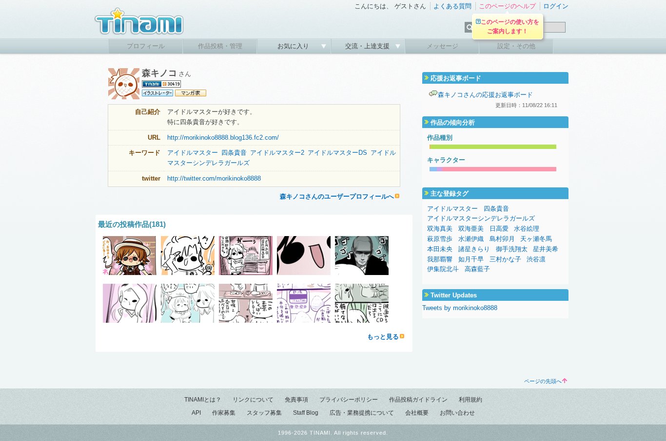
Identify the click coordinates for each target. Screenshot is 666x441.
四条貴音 (234, 152)
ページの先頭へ (543, 381)
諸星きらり (474, 249)
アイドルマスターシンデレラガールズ (481, 218)
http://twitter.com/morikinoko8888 (214, 178)
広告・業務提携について (362, 412)
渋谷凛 (536, 259)
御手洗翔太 (512, 249)
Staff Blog (305, 412)
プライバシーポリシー (348, 399)
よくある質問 (452, 6)
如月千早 (471, 259)
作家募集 (223, 412)
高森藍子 (477, 269)
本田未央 (439, 249)
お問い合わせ (457, 412)
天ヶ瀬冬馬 (536, 238)
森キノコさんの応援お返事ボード (485, 94)
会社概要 (417, 412)
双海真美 (439, 228)
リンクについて (253, 399)
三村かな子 (505, 259)
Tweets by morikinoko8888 (459, 308)
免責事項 (296, 399)
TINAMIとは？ (202, 399)
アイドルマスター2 (277, 152)
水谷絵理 (526, 228)
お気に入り (294, 46)
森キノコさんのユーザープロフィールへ (337, 196)
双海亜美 (471, 228)
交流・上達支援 (368, 46)
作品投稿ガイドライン (418, 399)
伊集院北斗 (443, 269)
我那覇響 (439, 259)
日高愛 (499, 228)
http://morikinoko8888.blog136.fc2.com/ (223, 137)
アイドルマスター (192, 152)
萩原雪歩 (439, 238)
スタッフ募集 (264, 412)
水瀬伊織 (471, 238)
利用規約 (470, 399)
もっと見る (383, 336)
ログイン (555, 6)
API (196, 412)
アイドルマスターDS (337, 152)
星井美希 (545, 249)
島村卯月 (502, 238)
